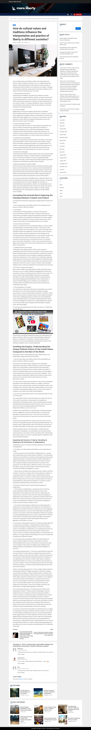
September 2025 (64, 137)
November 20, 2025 (72, 721)
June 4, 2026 (23, 711)
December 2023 (63, 163)
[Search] (71, 14)
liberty (61, 190)
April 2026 (62, 126)
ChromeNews (50, 728)
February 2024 (63, 158)
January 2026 (63, 128)
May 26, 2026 (71, 712)
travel (61, 196)
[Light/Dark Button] (68, 14)
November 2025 (63, 131)
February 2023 (63, 172)
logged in (21, 679)
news (61, 193)
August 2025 (63, 140)
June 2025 (62, 146)
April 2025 (62, 152)
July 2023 (62, 169)
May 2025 (62, 149)
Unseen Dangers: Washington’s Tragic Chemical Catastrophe (26, 708)
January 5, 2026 (48, 721)
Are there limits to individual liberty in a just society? (25, 692)
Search (63, 24)
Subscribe (78, 14)
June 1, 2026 (47, 711)
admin (15, 42)
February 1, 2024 (20, 42)
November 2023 (63, 166)
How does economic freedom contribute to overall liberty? (49, 692)
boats (61, 184)
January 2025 (63, 155)
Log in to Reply (21, 654)
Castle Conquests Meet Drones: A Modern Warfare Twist (50, 708)
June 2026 (62, 120)
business (62, 187)
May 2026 (62, 123)
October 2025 (63, 134)
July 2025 (62, 143)
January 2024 (63, 160)
